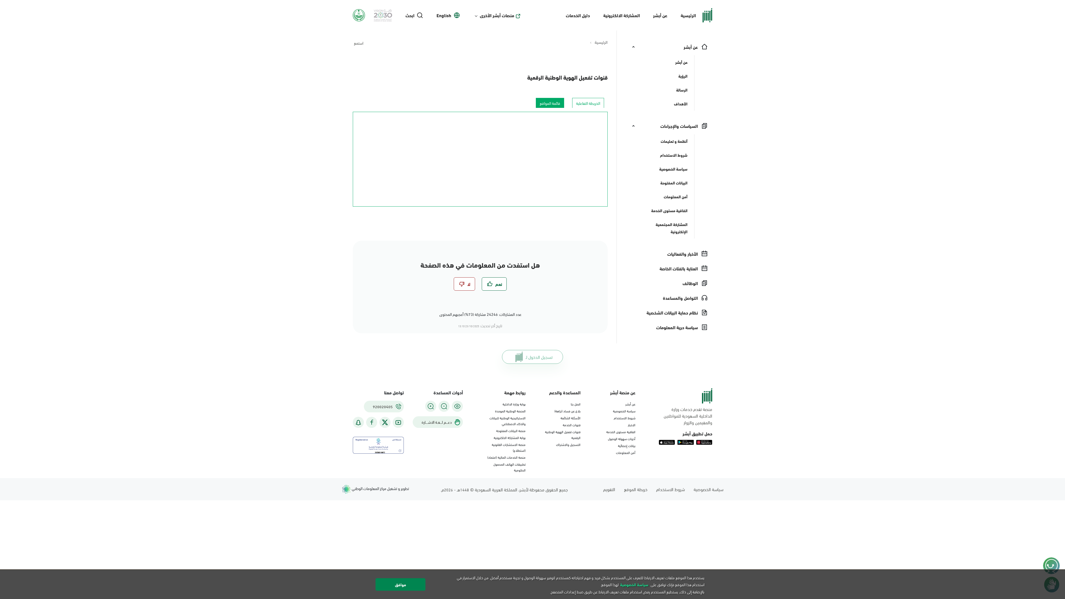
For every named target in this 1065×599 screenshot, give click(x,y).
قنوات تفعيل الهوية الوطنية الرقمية (567, 77)
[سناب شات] (358, 422)
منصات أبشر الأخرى (497, 15)
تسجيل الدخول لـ (539, 357)
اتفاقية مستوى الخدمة (620, 431)
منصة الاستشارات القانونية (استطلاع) (509, 447)
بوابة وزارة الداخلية (514, 404)
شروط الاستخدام (624, 418)
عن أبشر (660, 15)
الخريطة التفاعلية (588, 103)
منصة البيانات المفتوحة (511, 430)
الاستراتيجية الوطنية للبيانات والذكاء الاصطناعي (508, 421)
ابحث (409, 15)
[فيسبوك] (371, 422)
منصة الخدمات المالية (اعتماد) (506, 457)
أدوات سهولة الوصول (621, 438)
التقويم (609, 489)
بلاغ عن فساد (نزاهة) (567, 411)
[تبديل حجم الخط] (444, 406)
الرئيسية (688, 15)
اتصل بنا (575, 404)
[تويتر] (385, 422)
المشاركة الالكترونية (621, 15)
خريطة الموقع (635, 489)
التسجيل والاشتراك (568, 444)
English (444, 15)
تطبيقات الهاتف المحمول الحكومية (509, 467)
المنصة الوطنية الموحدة (510, 411)
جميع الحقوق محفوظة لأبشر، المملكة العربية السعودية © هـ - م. (504, 489)
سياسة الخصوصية (624, 411)
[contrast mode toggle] (457, 406)
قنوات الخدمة (571, 425)
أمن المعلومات (625, 452)
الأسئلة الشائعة (570, 418)
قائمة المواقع (550, 103)
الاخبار (631, 425)
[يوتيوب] (398, 422)
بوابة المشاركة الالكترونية (510, 437)
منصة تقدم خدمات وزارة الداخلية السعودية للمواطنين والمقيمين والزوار (688, 416)
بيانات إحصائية (626, 445)
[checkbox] (494, 284)
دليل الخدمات (578, 15)
